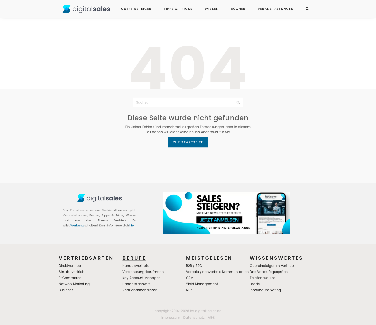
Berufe (134, 258)
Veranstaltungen (276, 8)
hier (132, 225)
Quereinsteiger (136, 8)
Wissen (212, 8)
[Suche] (238, 102)
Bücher (238, 8)
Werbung (76, 225)
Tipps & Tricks (178, 8)
